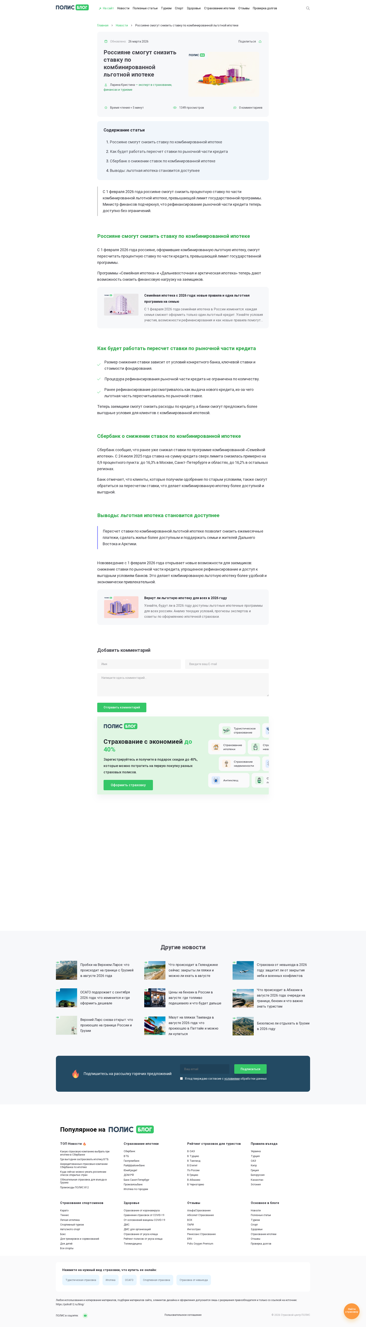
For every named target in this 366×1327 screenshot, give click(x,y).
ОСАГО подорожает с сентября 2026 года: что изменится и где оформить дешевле (105, 997)
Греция (255, 1170)
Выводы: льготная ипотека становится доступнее (155, 170)
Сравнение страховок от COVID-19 (144, 1215)
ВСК (189, 1220)
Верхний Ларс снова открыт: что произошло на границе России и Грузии (106, 1025)
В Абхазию (193, 1179)
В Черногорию (195, 1184)
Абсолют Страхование (200, 1215)
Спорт (179, 8)
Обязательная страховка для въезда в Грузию (83, 1181)
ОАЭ (253, 1160)
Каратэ (64, 1210)
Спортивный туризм (72, 1224)
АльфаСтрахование (199, 1210)
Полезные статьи (145, 8)
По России (193, 1170)
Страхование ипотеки (219, 8)
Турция (255, 1156)
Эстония (256, 1184)
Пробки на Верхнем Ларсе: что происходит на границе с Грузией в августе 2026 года (106, 970)
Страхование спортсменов (81, 1203)
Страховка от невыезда (194, 1280)
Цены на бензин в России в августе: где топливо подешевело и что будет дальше (195, 997)
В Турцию (193, 1156)
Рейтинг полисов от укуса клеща (143, 1238)
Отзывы (244, 8)
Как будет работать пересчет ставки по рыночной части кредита (169, 151)
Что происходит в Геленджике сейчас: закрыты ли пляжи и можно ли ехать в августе (193, 970)
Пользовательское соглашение (183, 1314)
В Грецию (192, 1175)
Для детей (66, 1243)
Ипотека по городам (136, 1189)
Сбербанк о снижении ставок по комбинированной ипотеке (162, 161)
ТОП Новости (71, 1144)
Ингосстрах (194, 1229)
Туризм (166, 8)
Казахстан (257, 1179)
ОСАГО (129, 1280)
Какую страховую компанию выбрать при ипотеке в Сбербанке (85, 1153)
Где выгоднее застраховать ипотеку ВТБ (84, 1159)
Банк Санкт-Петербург (136, 1179)
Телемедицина (133, 1243)
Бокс (63, 1234)
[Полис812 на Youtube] (83, 1315)
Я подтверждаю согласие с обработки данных (226, 1078)
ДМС (126, 1224)
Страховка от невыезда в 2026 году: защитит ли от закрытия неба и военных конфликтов (282, 970)
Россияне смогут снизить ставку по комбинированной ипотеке (166, 142)
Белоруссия (258, 1175)
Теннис (64, 1215)
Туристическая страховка (80, 1280)
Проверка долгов (265, 8)
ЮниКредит (130, 1170)
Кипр (254, 1165)
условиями (232, 1078)
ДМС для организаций (137, 1229)
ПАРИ (190, 1224)
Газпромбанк (131, 1160)
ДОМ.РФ (129, 1175)
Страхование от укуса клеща (141, 1234)
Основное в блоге (265, 1203)
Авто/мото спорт (70, 1229)
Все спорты (66, 1248)
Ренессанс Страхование (201, 1234)
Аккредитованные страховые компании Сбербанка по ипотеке (84, 1165)
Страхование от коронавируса (142, 1210)
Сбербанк (129, 1151)
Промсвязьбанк (133, 1184)
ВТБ (126, 1156)
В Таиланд (193, 1160)
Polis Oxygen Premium (200, 1243)
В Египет (192, 1165)
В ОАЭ (191, 1151)
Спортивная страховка (156, 1280)
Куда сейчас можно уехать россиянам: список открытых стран (83, 1173)
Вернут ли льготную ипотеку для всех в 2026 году (185, 598)
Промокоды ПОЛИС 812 (74, 1187)
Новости (123, 8)
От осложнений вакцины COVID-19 (144, 1220)
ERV (189, 1238)
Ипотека (110, 1280)
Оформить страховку (128, 785)
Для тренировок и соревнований (79, 1238)
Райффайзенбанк (134, 1165)
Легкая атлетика (70, 1220)
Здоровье (194, 8)
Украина (256, 1151)
